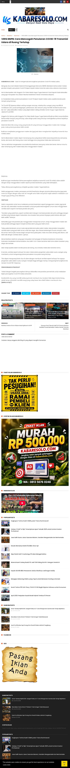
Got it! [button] (64, 763)
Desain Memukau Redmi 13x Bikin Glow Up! (25, 546)
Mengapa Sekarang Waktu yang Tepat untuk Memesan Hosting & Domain (35, 579)
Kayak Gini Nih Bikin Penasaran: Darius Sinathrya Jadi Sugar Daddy (33, 571)
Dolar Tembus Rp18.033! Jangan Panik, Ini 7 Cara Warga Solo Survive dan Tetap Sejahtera (37, 608)
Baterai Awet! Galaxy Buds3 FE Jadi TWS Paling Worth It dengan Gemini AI (35, 562)
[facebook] (61, 2)
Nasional (16, 35)
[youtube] (67, 2)
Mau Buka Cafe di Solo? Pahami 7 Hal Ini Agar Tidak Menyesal (29, 617)
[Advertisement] (35, 161)
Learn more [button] (6, 764)
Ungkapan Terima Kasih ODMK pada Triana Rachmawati (29, 521)
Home (3, 30)
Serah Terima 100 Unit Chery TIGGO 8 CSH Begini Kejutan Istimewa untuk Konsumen (38, 587)
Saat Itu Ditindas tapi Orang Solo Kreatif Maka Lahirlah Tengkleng (30, 625)
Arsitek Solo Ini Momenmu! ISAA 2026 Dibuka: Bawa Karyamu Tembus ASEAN (34, 313)
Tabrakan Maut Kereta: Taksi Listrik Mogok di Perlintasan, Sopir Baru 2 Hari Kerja (57, 313)
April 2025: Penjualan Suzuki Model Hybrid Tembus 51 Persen (30, 595)
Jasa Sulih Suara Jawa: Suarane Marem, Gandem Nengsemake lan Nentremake (37, 537)
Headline (9, 35)
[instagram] (64, 2)
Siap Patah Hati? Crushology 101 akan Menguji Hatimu (28, 554)
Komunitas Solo (30, 305)
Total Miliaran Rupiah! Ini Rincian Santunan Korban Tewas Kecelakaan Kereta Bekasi (11, 312)
